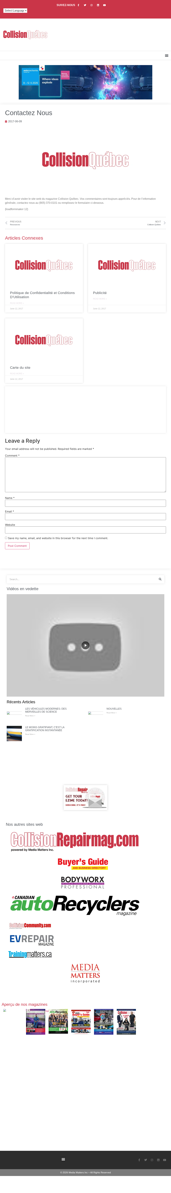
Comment (12, 455)
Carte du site (20, 367)
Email (9, 511)
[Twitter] (85, 5)
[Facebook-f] (78, 5)
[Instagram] (91, 5)
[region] (85, 645)
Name (10, 498)
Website (10, 524)
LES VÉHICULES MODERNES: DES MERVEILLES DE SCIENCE (46, 710)
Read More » (17, 303)
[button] (166, 55)
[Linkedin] (98, 5)
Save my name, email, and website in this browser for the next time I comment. (58, 538)
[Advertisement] (85, 409)
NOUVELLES (114, 708)
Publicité (100, 293)
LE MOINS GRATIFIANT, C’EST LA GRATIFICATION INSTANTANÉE (44, 729)
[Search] (160, 579)
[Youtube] (104, 5)
